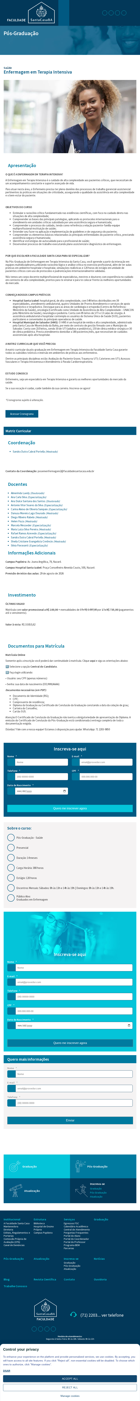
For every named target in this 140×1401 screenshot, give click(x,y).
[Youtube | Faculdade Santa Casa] (124, 12)
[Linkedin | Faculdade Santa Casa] (118, 12)
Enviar (70, 1120)
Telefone (13, 770)
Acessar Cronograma (22, 414)
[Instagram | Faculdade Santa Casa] (112, 12)
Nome (12, 756)
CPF (75, 770)
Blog (6, 1279)
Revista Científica (45, 1279)
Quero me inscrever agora (70, 808)
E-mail (77, 756)
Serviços (69, 1219)
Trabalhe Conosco (15, 1286)
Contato (69, 1279)
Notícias (99, 1258)
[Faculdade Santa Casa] (31, 22)
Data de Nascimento (20, 785)
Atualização (32, 1191)
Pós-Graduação (21, 33)
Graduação (29, 1166)
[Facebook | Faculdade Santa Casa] (105, 12)
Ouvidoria (100, 1279)
